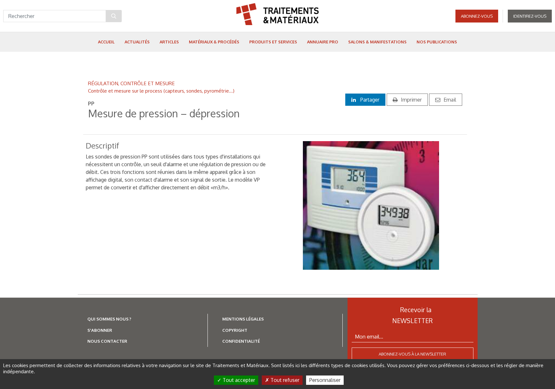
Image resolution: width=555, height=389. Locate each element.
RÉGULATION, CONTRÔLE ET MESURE (131, 83)
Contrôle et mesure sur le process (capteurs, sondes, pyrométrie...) (161, 90)
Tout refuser (284, 380)
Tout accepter (238, 380)
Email (450, 99)
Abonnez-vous (477, 16)
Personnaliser (324, 380)
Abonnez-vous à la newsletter (412, 354)
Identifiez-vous (529, 16)
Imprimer (411, 99)
